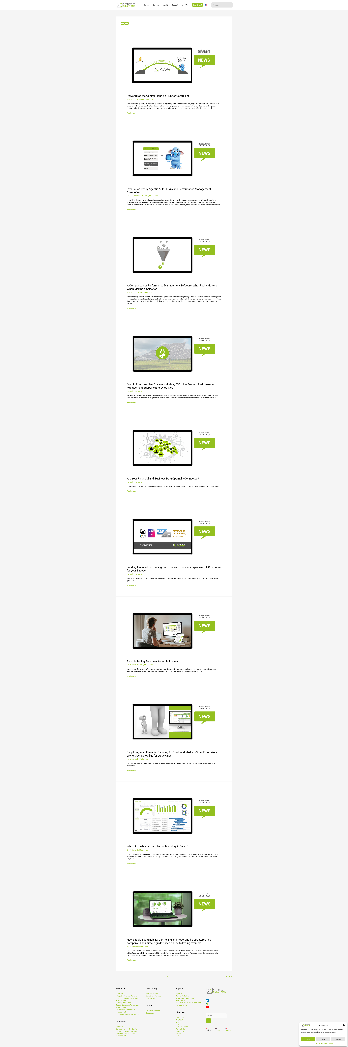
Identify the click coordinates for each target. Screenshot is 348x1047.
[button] (344, 1025)
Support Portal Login (183, 996)
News (139, 99)
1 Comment (131, 99)
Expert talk (179, 994)
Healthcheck (180, 1000)
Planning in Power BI (123, 1003)
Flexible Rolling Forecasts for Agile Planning (153, 661)
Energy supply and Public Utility (127, 1031)
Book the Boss (151, 998)
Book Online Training (153, 996)
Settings (338, 1039)
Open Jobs (150, 1013)
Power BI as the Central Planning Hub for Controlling (158, 95)
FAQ (177, 1024)
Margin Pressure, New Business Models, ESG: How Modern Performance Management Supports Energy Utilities (170, 386)
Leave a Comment (133, 196)
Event (129, 665)
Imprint (331, 1043)
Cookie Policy (317, 1043)
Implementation (181, 1005)
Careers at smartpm (153, 1011)
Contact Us (180, 1017)
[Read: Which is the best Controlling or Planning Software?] (173, 816)
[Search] (208, 1020)
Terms (178, 1036)
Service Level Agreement (185, 998)
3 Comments (131, 292)
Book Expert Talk (152, 994)
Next (229, 976)
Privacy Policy (324, 1043)
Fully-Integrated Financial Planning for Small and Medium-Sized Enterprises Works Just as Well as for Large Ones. (172, 754)
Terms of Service (182, 1027)
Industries (119, 1027)
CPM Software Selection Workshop (188, 1003)
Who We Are (180, 1020)
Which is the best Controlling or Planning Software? (157, 846)
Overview (119, 994)
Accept (308, 1039)
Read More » (131, 113)
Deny (323, 1039)
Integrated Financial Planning (126, 996)
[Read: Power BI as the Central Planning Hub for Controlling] (173, 66)
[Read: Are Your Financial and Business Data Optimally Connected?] (173, 448)
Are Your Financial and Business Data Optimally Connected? (163, 478)
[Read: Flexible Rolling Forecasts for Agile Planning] (173, 631)
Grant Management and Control (127, 1014)
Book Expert (197, 5)
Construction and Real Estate (126, 1029)
